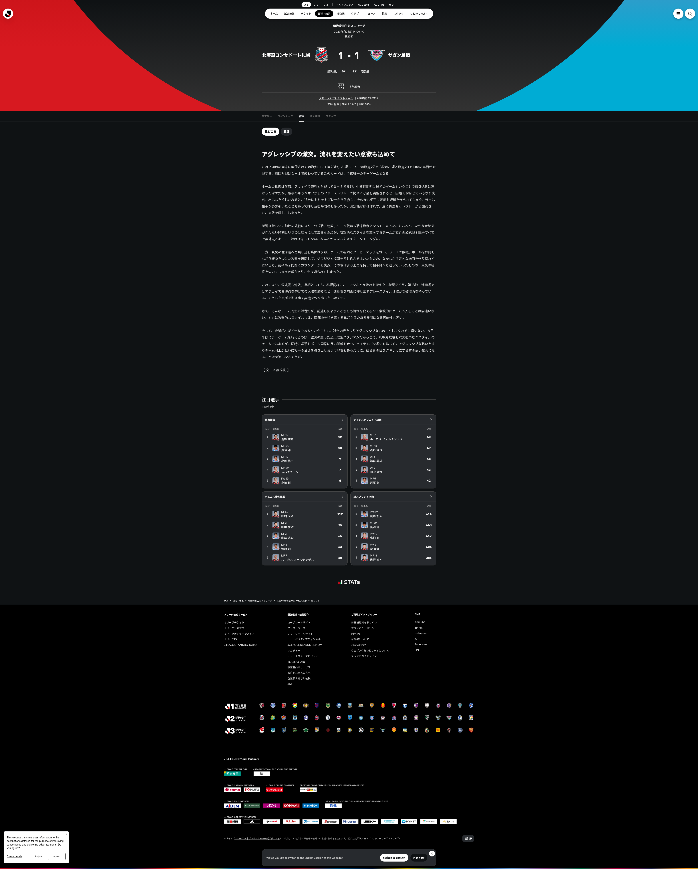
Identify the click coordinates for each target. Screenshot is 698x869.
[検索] (690, 14)
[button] (678, 14)
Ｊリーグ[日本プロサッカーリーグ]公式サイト (257, 838)
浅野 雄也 (332, 71)
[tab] (267, 116)
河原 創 (365, 71)
